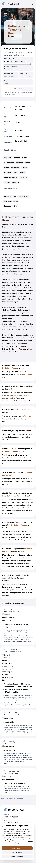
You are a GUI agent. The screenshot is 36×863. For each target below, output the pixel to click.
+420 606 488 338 (11, 817)
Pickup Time (24, 74)
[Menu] (32, 4)
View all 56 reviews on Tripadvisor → (13, 798)
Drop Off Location (10, 66)
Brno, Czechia (20, 115)
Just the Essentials (17, 857)
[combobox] (18, 61)
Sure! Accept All (17, 848)
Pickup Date (8, 74)
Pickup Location (9, 59)
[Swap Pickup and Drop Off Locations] (30, 64)
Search (18, 89)
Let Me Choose (17, 852)
